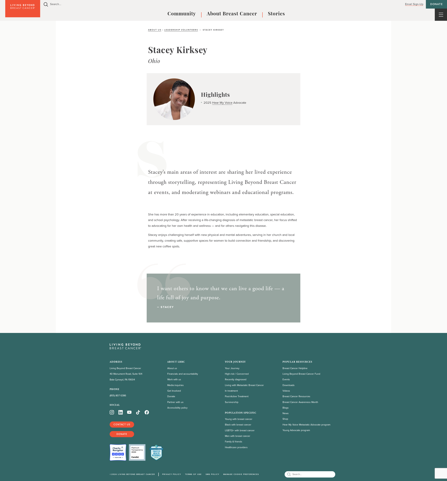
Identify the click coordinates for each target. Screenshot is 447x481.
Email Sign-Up (414, 4)
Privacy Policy (171, 474)
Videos (286, 391)
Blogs (286, 408)
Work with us (174, 379)
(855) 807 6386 (118, 395)
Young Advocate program (296, 430)
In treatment (231, 391)
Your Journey (232, 368)
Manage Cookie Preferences (241, 474)
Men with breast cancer (237, 436)
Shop (285, 419)
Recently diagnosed (235, 379)
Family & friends (233, 441)
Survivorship (231, 402)
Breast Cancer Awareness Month (300, 402)
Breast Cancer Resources (296, 396)
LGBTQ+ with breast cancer (240, 430)
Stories (276, 14)
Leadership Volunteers (181, 29)
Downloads (289, 385)
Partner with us (175, 402)
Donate (436, 4)
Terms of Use (193, 474)
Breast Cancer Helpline (295, 368)
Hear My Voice (222, 102)
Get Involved (174, 391)
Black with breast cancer (238, 425)
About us (154, 29)
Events (286, 379)
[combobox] (220, 4)
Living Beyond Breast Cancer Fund (301, 374)
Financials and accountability (182, 374)
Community (181, 14)
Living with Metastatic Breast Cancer (244, 385)
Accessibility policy (177, 408)
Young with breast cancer (238, 419)
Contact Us (121, 424)
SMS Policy (212, 474)
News (286, 413)
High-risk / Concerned (237, 374)
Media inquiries (175, 385)
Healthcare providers (236, 447)
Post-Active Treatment (236, 396)
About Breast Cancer (232, 14)
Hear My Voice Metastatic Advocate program (306, 425)
